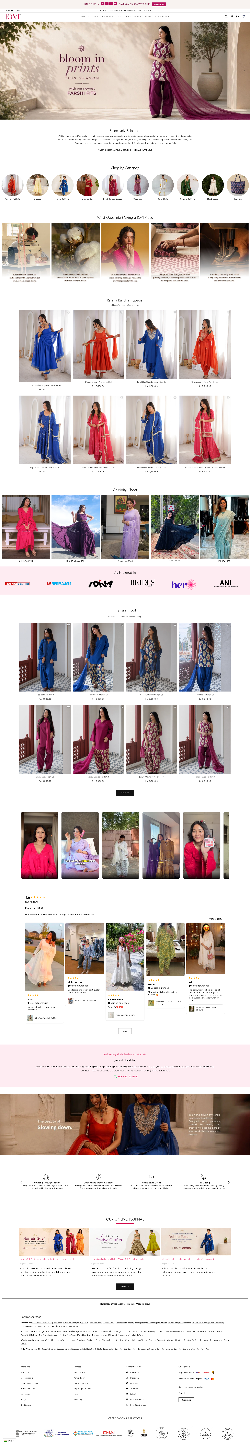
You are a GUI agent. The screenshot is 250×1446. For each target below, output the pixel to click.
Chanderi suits (27, 1326)
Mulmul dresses (216, 1323)
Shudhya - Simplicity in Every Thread (131, 1340)
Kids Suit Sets (126, 1349)
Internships (78, 1399)
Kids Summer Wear (187, 1349)
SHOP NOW (159, 4)
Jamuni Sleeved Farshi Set (98, 776)
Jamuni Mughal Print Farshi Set (151, 776)
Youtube (134, 1388)
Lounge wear (82, 1323)
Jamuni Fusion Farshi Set (205, 776)
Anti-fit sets (162, 1323)
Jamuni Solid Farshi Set (45, 776)
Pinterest (134, 1383)
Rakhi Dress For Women (41, 1323)
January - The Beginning (211, 1340)
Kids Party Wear (203, 1349)
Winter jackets (50, 1326)
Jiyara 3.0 (46, 1349)
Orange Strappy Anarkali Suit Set (98, 381)
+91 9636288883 (137, 1399)
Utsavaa (160, 1331)
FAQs (76, 1394)
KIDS (18, 11)
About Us (25, 1372)
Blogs (23, 1399)
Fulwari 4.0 (105, 1331)
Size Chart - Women (29, 1383)
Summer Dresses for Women (161, 1340)
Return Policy (79, 1372)
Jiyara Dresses (57, 1349)
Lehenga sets (134, 1323)
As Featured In (27, 1378)
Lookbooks (26, 1405)
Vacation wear (69, 1323)
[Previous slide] (5, 70)
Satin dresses (185, 1323)
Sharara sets (121, 1323)
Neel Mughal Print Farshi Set (151, 694)
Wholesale (25, 1394)
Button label (125, 70)
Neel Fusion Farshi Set (205, 694)
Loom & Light (116, 1331)
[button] (124, 17)
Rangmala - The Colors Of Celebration (55, 1331)
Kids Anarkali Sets (110, 1349)
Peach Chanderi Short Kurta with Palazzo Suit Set (205, 467)
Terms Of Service (81, 1383)
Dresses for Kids (79, 1349)
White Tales (139, 1335)
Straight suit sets (148, 1323)
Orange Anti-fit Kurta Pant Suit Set (204, 381)
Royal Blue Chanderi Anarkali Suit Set (45, 467)
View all (125, 792)
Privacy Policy (79, 1378)
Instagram (134, 1378)
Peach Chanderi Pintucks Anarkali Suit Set (98, 467)
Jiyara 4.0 (36, 1349)
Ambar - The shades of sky (96, 1335)
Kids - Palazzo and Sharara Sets (146, 1349)
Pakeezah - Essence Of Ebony (209, 1331)
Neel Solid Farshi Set (45, 694)
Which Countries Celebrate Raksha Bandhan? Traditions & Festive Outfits (190, 1259)
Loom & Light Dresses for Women (55, 1340)
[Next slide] (244, 70)
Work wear (57, 1323)
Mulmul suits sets (200, 1323)
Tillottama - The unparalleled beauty (139, 1331)
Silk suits (38, 1326)
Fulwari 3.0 (25, 1335)
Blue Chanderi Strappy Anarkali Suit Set (45, 385)
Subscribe (186, 1400)
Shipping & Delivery (82, 1389)
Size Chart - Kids (28, 1389)
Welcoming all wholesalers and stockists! (125, 1054)
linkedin (133, 1394)
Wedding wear (96, 1323)
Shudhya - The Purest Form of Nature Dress (95, 1340)
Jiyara (68, 1349)
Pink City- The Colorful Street (187, 1340)
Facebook (134, 1372)
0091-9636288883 (128, 1076)
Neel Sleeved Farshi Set (98, 694)
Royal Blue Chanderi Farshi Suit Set (151, 467)
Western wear (74, 1326)
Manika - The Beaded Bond (71, 1335)
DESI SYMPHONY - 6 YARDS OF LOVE (180, 1331)
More (125, 1031)
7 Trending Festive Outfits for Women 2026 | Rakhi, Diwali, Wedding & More (119, 1259)
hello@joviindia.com (139, 1405)
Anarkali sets (108, 1323)
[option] (125, 11)
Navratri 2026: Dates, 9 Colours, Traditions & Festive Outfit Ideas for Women (48, 1259)
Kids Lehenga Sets (170, 1349)
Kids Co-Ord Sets (94, 1349)
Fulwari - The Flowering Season (44, 1335)
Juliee (73, 1340)
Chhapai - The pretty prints (121, 1335)
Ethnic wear (62, 1326)
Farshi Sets (173, 1323)
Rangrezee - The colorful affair (86, 1331)
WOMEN (10, 11)
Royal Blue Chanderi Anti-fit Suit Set (151, 381)
